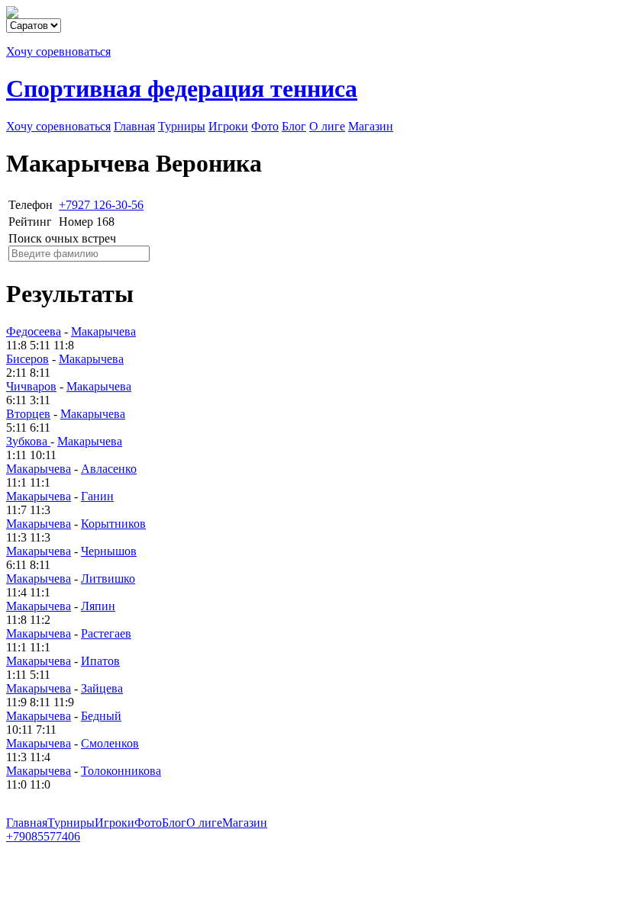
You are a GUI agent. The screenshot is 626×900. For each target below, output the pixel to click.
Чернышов (109, 551)
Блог (294, 126)
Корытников (113, 523)
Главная (134, 126)
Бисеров (27, 358)
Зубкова (28, 441)
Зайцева (102, 688)
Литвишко (108, 578)
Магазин (370, 126)
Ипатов (100, 660)
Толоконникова (121, 770)
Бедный (101, 715)
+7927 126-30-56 (101, 204)
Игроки (228, 126)
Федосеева (33, 331)
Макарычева (103, 331)
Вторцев (28, 413)
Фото (265, 126)
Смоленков (110, 743)
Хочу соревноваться (58, 51)
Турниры (181, 126)
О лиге (327, 126)
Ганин (97, 496)
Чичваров (31, 386)
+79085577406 (43, 836)
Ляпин (98, 605)
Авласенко (109, 468)
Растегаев (106, 633)
